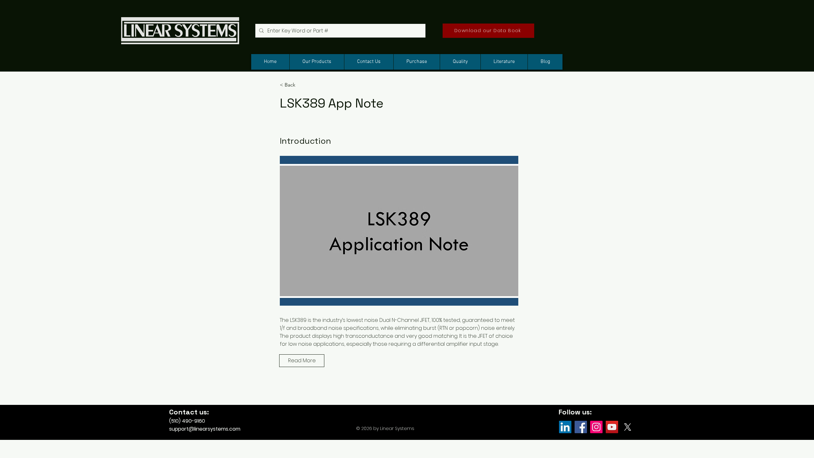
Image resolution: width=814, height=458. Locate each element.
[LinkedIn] (565, 427)
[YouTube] (612, 427)
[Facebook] (581, 427)
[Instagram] (596, 427)
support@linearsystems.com (204, 429)
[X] (627, 427)
